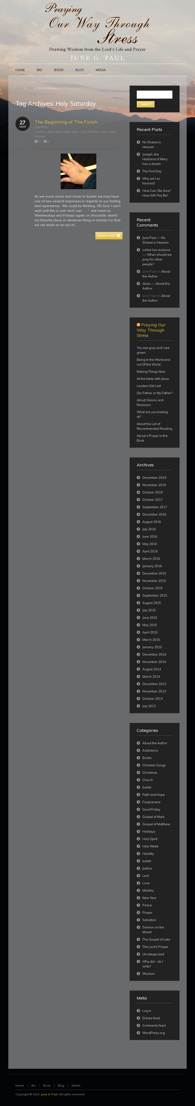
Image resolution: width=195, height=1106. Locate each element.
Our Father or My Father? (154, 393)
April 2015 (150, 632)
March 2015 (151, 640)
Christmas (149, 772)
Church (40, 132)
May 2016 (149, 544)
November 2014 (154, 662)
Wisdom (148, 974)
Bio (33, 1085)
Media (76, 1085)
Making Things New (151, 371)
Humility (148, 853)
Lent (75, 132)
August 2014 (151, 669)
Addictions (150, 750)
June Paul (41, 127)
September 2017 (154, 507)
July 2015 (149, 610)
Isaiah (146, 861)
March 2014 (151, 676)
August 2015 (151, 603)
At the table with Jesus (153, 379)
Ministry (148, 890)
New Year (149, 898)
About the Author (154, 743)
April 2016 (150, 551)
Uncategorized (153, 954)
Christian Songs (154, 765)
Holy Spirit (149, 839)
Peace (147, 905)
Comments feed (154, 1025)
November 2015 (154, 581)
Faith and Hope (59, 132)
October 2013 (152, 698)
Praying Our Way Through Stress (151, 330)
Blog (30, 88)
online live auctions (156, 250)
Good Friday (151, 809)
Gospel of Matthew (156, 824)
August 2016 (151, 522)
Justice (147, 868)
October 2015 (152, 588)
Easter (147, 787)
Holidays (148, 831)
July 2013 (149, 706)
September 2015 (154, 595)
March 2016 (151, 558)
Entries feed (151, 1018)
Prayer (93, 132)
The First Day (151, 171)
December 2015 (154, 573)
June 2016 (149, 536)
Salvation (149, 920)
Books (147, 758)
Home (19, 88)
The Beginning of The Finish (65, 122)
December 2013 (154, 684)
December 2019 (154, 477)
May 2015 (149, 625)
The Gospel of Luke (156, 939)
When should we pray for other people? (157, 259)
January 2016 (152, 566)
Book (46, 1085)
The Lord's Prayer (155, 947)
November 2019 (154, 485)
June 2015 (149, 617)
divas (146, 283)
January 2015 (152, 647)
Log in (146, 1011)
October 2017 (152, 500)
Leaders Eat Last (149, 386)
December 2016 (154, 514)
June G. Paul (49, 1094)
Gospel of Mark (153, 817)
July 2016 (149, 529)
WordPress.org (153, 1033)
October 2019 (152, 492)
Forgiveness (151, 802)
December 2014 (154, 654)
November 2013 (154, 691)
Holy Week (150, 846)
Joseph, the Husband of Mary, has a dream (155, 159)
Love (83, 132)
